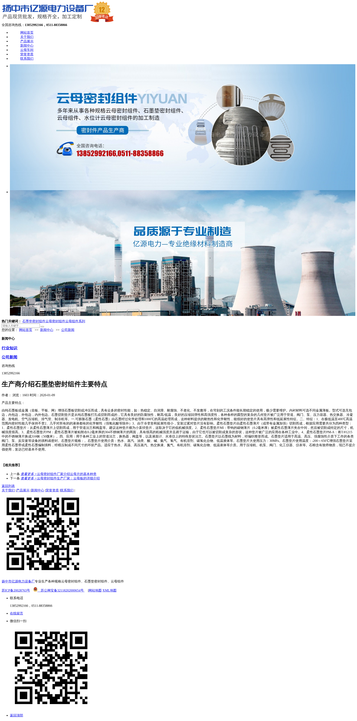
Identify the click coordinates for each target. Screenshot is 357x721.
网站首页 (26, 32)
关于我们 (26, 37)
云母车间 (26, 50)
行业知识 (9, 348)
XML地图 (109, 590)
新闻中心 (26, 45)
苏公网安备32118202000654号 (60, 590)
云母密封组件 (55, 321)
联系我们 (26, 58)
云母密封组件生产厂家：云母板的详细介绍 (60, 478)
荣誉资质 (26, 54)
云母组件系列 (75, 321)
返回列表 (8, 486)
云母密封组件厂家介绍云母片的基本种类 (58, 474)
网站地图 (95, 590)
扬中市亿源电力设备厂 (18, 581)
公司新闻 (67, 330)
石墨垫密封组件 (33, 321)
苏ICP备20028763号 (16, 590)
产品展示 (26, 41)
